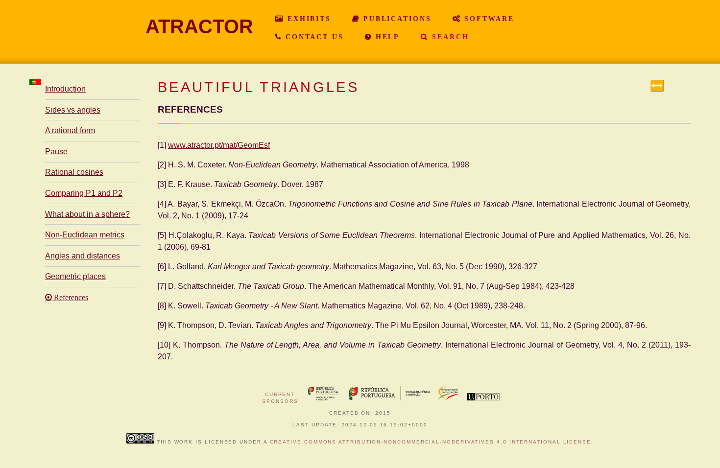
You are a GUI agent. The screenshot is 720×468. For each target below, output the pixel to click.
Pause (56, 151)
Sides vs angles (72, 110)
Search (449, 36)
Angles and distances (82, 256)
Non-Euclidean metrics (84, 235)
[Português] (35, 82)
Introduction (65, 89)
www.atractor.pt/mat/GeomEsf (219, 145)
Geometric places (75, 276)
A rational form (70, 130)
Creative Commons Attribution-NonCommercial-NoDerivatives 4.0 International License (430, 442)
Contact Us (313, 36)
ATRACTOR (199, 26)
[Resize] (657, 85)
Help (386, 36)
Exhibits (307, 18)
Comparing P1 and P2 (83, 193)
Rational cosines (74, 172)
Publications (395, 18)
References (70, 298)
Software (487, 18)
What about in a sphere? (87, 214)
